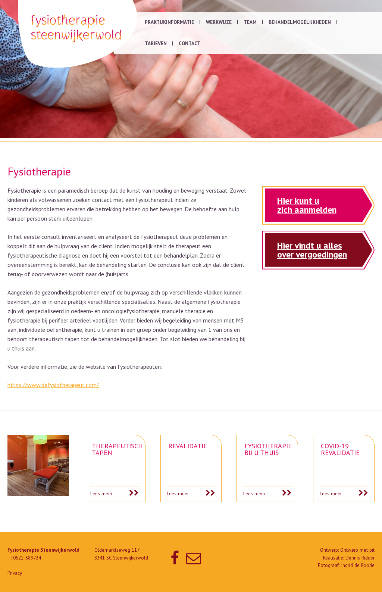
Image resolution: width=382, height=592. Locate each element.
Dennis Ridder (360, 558)
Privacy (14, 573)
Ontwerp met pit (357, 550)
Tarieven (156, 43)
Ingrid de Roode (358, 565)
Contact (189, 43)
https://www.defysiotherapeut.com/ (53, 385)
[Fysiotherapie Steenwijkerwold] (77, 34)
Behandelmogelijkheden (300, 22)
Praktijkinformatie (169, 22)
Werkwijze (219, 22)
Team (250, 22)
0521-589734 (27, 558)
